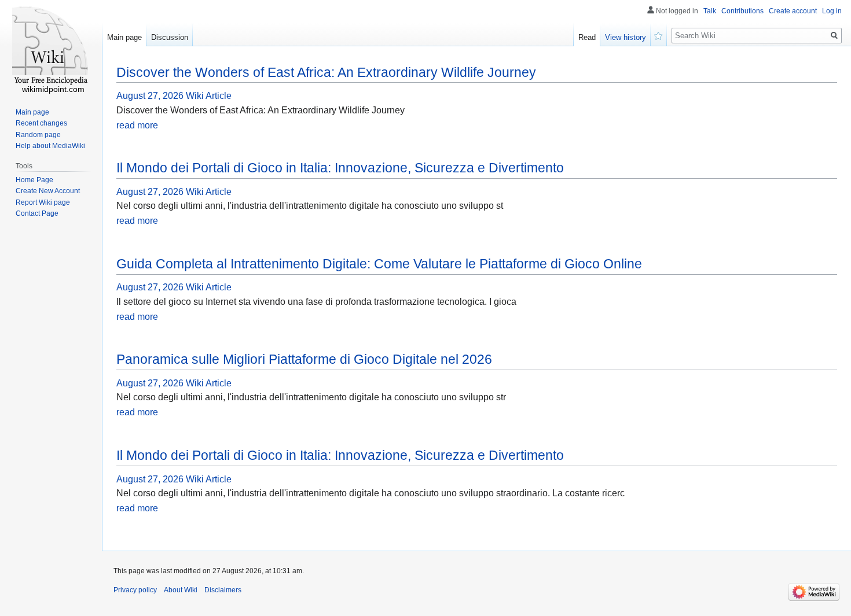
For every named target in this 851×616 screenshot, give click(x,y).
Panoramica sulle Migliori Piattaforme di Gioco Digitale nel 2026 (304, 359)
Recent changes (41, 123)
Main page (124, 37)
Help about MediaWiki (50, 146)
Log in (832, 11)
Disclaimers (222, 590)
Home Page (34, 180)
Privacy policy (135, 590)
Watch (659, 34)
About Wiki (180, 590)
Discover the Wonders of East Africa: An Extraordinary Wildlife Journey (326, 72)
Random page (38, 135)
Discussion (169, 37)
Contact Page (37, 213)
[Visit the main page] (51, 46)
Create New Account (48, 191)
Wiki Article (209, 96)
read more (137, 125)
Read (587, 37)
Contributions (742, 11)
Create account (793, 11)
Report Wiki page (43, 202)
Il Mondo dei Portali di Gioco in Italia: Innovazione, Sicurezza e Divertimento (340, 167)
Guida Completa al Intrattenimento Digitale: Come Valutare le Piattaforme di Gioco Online (379, 263)
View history (625, 37)
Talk (709, 11)
